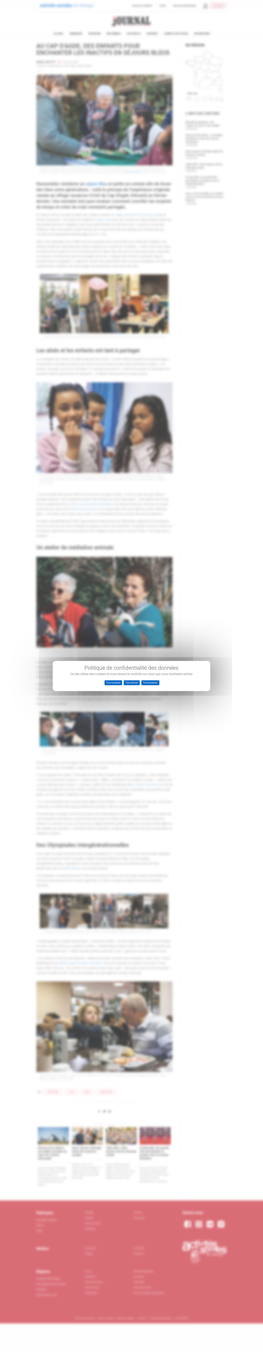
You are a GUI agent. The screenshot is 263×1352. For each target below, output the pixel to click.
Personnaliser (150, 682)
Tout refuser (131, 682)
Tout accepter (113, 682)
